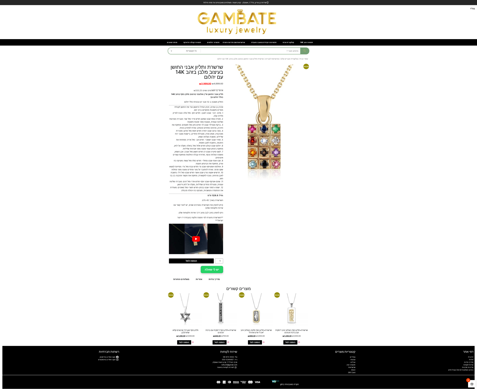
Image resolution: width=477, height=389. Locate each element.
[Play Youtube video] (196, 239)
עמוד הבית (304, 59)
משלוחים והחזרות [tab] (181, 279)
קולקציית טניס (288, 42)
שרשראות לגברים (272, 59)
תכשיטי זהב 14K (306, 42)
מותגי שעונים (172, 42)
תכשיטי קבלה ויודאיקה (192, 42)
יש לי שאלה (212, 269)
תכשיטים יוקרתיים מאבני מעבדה (264, 42)
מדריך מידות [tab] (214, 279)
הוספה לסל (191, 261)
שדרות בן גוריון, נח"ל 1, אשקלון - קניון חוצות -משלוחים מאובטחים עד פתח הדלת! (234, 2)
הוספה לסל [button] (290, 342)
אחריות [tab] (199, 279)
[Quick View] (298, 342)
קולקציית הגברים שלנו (289, 59)
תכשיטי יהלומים (213, 42)
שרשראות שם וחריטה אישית (234, 42)
